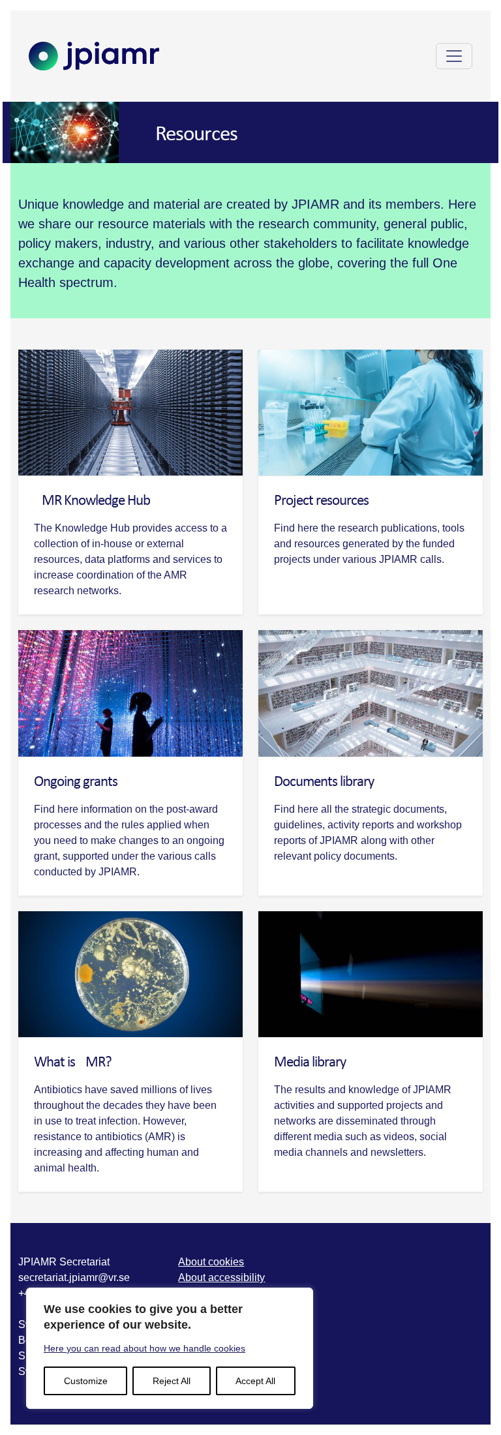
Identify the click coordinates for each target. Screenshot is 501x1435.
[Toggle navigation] (454, 56)
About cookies (211, 1261)
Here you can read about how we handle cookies (144, 1348)
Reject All (171, 1381)
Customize (86, 1381)
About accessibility (221, 1277)
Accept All (255, 1381)
